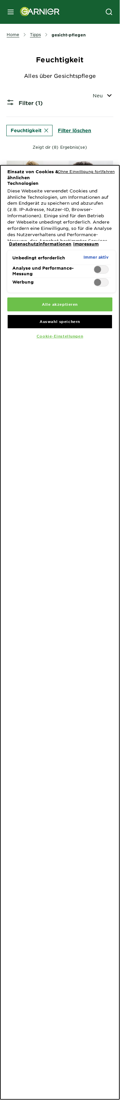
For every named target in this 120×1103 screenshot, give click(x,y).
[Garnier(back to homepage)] (37, 12)
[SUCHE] (109, 12)
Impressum (86, 243)
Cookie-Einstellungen (60, 336)
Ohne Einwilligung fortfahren (86, 171)
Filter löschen (74, 130)
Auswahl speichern (60, 321)
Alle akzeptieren (60, 304)
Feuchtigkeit (26, 130)
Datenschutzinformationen (40, 243)
